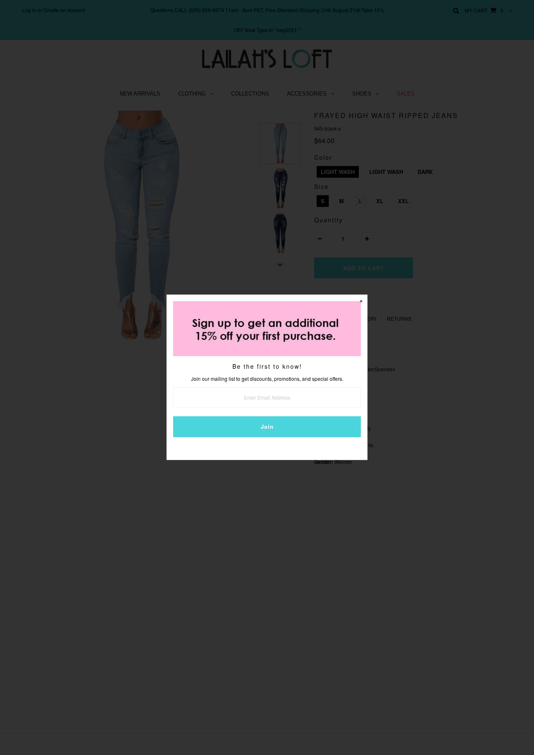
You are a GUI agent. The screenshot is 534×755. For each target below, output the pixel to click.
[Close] (361, 301)
